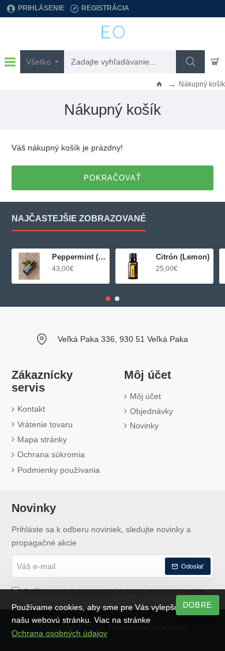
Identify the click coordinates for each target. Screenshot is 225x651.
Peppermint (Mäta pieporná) (79, 257)
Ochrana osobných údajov (59, 633)
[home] (159, 83)
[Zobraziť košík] (215, 61)
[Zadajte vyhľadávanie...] (190, 61)
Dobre (197, 605)
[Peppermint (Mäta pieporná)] (29, 266)
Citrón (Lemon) (182, 257)
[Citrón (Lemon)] (133, 266)
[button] (108, 298)
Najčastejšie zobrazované (79, 218)
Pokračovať (112, 178)
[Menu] (10, 61)
